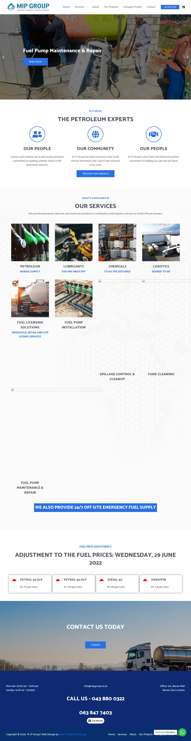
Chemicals (117, 266)
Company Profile (132, 7)
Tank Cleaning (161, 374)
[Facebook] (183, 7)
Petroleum (30, 266)
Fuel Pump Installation (74, 325)
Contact (151, 7)
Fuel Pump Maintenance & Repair (30, 487)
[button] (3, 57)
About (95, 7)
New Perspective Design (73, 734)
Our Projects (111, 7)
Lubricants (73, 266)
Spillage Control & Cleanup (117, 377)
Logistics (161, 266)
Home (66, 7)
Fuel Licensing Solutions (30, 325)
